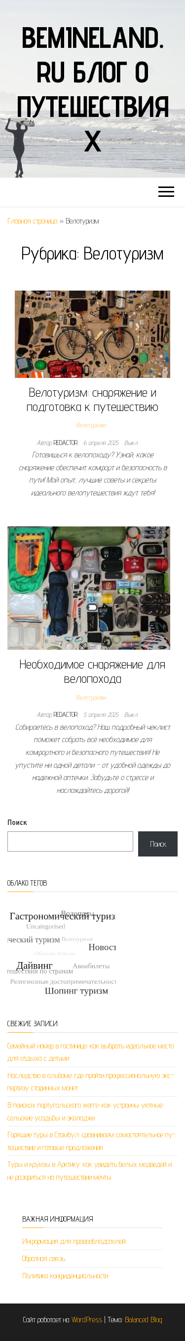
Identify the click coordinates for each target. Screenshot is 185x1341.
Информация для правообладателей (74, 1241)
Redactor (66, 443)
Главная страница (32, 220)
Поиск (17, 822)
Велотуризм (91, 425)
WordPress (87, 1319)
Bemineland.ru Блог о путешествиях (93, 88)
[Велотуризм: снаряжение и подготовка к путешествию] (92, 333)
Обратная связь (43, 1258)
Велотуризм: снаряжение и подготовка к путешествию (92, 399)
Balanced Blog (143, 1319)
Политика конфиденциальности (65, 1275)
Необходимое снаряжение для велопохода (92, 671)
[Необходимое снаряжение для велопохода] (88, 587)
